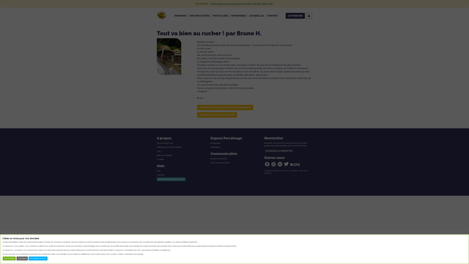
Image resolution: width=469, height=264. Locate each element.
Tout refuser (22, 258)
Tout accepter (9, 258)
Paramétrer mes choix (38, 258)
